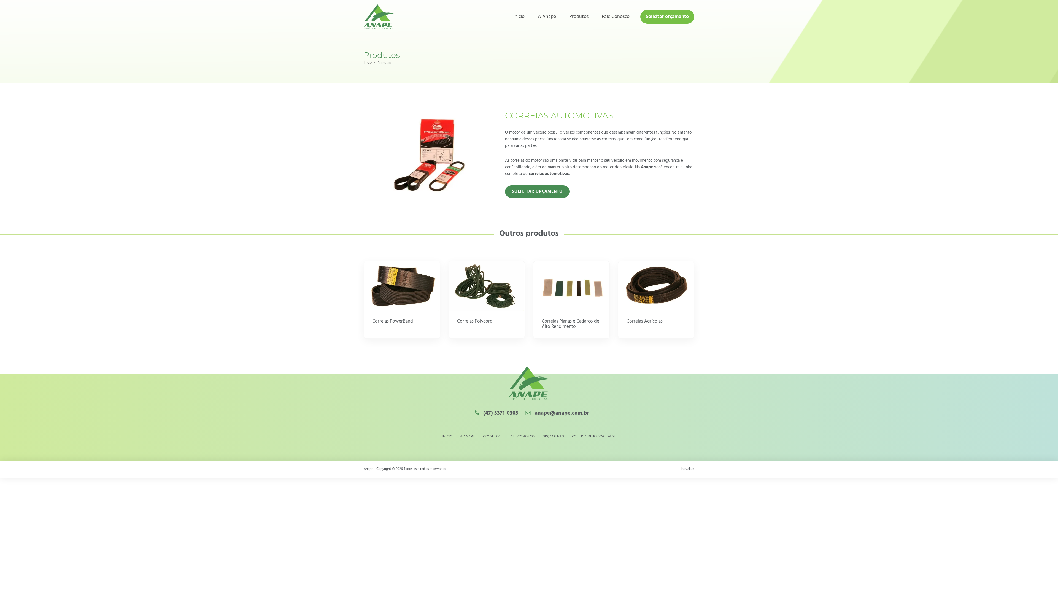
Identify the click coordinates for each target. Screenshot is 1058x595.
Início (519, 17)
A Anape (547, 17)
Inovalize (687, 469)
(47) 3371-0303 (500, 413)
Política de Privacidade (594, 436)
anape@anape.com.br (562, 413)
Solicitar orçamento (667, 17)
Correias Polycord (475, 321)
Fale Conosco (616, 17)
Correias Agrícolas (645, 321)
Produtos (579, 17)
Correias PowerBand (392, 321)
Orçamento (553, 436)
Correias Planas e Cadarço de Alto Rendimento (570, 324)
